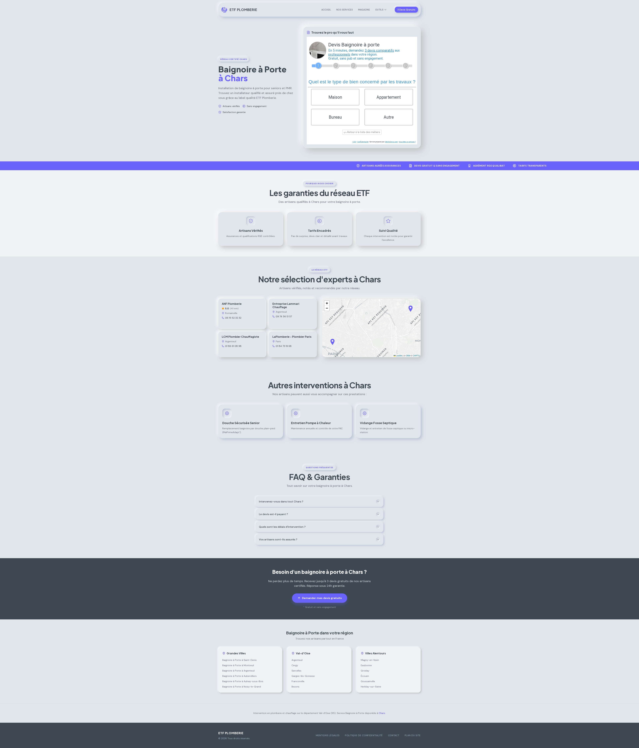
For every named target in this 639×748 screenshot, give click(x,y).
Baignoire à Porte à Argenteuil (238, 670)
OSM (408, 355)
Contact (393, 735)
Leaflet (399, 355)
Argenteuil (297, 659)
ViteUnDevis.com (391, 142)
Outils (379, 9)
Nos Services (344, 9)
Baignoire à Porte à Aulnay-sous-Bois (242, 681)
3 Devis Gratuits (406, 9)
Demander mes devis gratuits (322, 598)
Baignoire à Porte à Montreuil (238, 665)
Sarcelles (296, 670)
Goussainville (368, 681)
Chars (382, 713)
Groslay (365, 670)
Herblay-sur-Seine (371, 686)
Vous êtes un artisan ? (407, 142)
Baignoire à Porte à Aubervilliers (239, 675)
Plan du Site (413, 735)
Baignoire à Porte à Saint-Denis (239, 659)
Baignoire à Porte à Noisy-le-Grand (241, 686)
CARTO (416, 355)
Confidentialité (362, 142)
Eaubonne (366, 665)
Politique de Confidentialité (364, 735)
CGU (354, 142)
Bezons (295, 686)
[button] (411, 309)
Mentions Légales (328, 735)
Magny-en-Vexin (370, 659)
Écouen (365, 675)
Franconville (298, 681)
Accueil (326, 9)
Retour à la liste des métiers (363, 132)
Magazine (364, 9)
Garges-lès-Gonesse (303, 675)
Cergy (295, 665)
